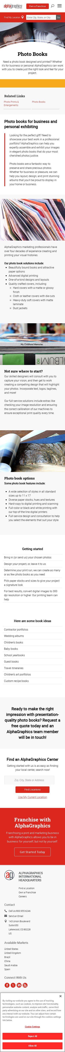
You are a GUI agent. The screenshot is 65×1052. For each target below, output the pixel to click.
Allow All (32, 1045)
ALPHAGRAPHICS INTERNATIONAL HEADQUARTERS (31, 876)
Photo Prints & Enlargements (11, 103)
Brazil (7, 957)
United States (11, 948)
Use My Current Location (32, 797)
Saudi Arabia (11, 965)
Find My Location (12, 17)
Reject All (32, 1036)
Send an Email (16, 916)
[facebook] (7, 985)
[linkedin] (19, 985)
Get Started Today (32, 852)
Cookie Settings (32, 1026)
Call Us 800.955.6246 (19, 910)
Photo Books (38, 101)
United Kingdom (12, 952)
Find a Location (26, 888)
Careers (23, 896)
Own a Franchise (37, 6)
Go (58, 17)
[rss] (25, 985)
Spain (7, 969)
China (7, 961)
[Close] (60, 996)
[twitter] (13, 985)
